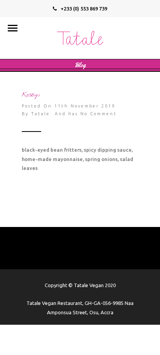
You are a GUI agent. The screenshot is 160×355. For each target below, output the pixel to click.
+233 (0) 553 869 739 (84, 8)
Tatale (40, 113)
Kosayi (31, 95)
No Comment (98, 113)
